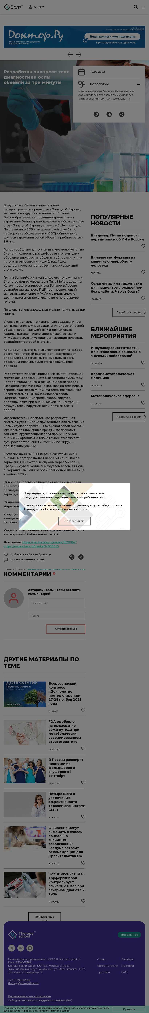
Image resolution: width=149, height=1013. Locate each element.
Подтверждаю (74, 521)
